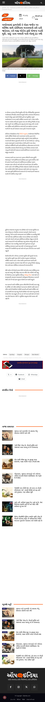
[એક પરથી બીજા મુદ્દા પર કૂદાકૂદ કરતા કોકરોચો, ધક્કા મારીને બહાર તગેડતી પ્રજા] (7, 464)
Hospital (19, 354)
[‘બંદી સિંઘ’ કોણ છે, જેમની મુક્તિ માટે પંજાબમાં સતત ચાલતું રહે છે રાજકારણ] (7, 449)
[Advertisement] (22, 203)
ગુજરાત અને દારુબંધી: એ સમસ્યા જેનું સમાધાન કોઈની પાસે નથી (26, 432)
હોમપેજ (4, 7)
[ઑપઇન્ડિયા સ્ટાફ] (33, 17)
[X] (26, 687)
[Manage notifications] (4, 697)
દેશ (8, 7)
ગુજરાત (4, 608)
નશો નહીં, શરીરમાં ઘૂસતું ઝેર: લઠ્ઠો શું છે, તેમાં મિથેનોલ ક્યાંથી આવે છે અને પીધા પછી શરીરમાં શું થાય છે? (28, 504)
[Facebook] (10, 687)
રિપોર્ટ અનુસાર (23, 134)
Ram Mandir (35, 354)
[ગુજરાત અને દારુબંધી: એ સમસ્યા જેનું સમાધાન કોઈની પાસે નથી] (7, 435)
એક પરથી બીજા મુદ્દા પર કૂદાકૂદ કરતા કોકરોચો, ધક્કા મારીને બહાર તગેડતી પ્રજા (26, 461)
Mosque (27, 354)
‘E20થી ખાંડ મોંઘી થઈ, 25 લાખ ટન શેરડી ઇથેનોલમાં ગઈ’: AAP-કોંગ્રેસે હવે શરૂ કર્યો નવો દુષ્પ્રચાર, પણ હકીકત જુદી (27, 490)
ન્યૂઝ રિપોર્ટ (7, 19)
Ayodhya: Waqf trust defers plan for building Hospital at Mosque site (22, 357)
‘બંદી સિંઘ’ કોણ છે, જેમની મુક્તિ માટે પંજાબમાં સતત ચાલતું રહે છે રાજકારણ (26, 446)
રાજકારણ (5, 620)
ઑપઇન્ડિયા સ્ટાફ (38, 17)
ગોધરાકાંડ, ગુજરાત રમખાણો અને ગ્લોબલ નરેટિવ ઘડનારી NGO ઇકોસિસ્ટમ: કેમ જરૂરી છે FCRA (27, 476)
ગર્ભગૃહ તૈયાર (28, 275)
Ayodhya (12, 354)
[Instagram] (18, 687)
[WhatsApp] (34, 687)
